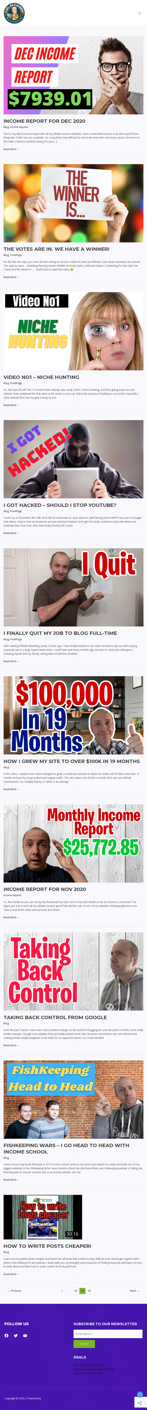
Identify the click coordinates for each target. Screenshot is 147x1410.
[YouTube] (25, 1336)
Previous (14, 1290)
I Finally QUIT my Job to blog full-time (60, 633)
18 (89, 1290)
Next (134, 1290)
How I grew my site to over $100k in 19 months (72, 761)
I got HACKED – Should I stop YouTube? (60, 505)
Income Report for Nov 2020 (45, 889)
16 (75, 1290)
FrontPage (16, 255)
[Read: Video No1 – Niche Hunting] (73, 331)
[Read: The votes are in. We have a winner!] (73, 203)
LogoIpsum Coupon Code (88, 1373)
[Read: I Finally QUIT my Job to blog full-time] (73, 587)
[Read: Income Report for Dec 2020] (73, 75)
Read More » (11, 149)
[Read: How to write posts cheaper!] (43, 1216)
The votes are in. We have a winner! (56, 249)
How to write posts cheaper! (47, 1246)
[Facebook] (6, 1336)
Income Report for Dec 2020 (44, 121)
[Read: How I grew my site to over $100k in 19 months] (73, 715)
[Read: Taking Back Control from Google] (73, 971)
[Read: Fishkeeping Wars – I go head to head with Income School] (73, 1099)
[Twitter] (16, 1336)
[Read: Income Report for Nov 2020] (73, 843)
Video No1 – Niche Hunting (41, 377)
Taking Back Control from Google (55, 1017)
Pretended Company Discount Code (94, 1369)
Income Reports (19, 127)
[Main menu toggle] (140, 13)
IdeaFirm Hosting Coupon (88, 1365)
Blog (6, 127)
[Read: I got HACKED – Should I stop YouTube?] (73, 459)
